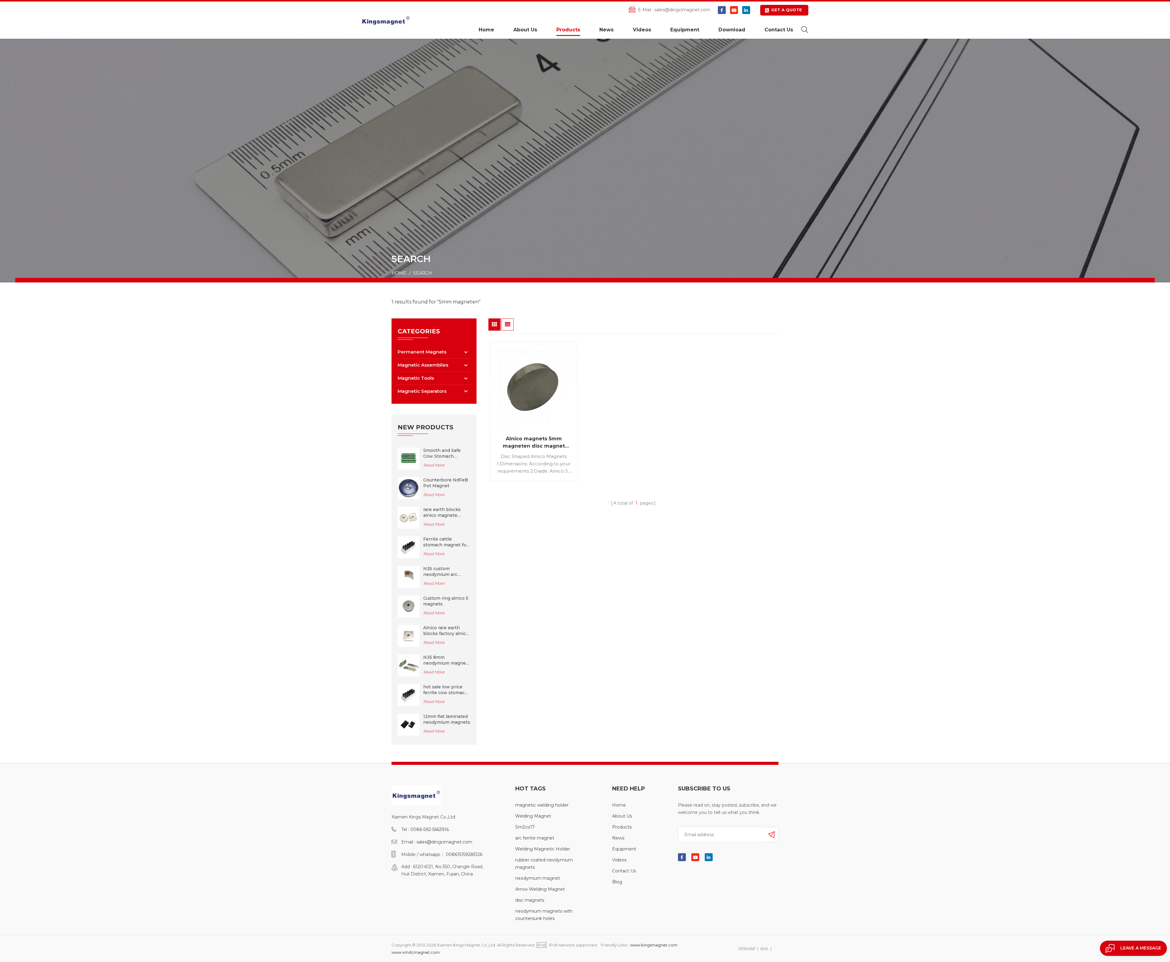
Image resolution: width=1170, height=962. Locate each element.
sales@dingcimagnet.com (682, 9)
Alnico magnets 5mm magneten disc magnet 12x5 (534, 443)
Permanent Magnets (422, 352)
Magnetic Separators (422, 391)
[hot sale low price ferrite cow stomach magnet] (409, 695)
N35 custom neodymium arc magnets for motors (445, 571)
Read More (434, 465)
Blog (617, 882)
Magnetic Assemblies (423, 365)
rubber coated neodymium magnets (544, 863)
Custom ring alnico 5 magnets (445, 601)
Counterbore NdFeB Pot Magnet (445, 482)
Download (731, 30)
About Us (525, 30)
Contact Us (778, 30)
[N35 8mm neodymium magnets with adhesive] (409, 665)
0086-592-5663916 (429, 829)
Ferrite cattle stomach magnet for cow (445, 542)
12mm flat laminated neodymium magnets (446, 719)
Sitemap (747, 948)
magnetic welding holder (542, 805)
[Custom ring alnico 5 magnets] (409, 606)
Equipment (684, 30)
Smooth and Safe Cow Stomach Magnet (442, 453)
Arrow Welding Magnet (540, 889)
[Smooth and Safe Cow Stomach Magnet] (409, 458)
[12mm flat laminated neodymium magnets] (409, 724)
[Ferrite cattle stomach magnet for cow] (409, 547)
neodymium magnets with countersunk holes (544, 914)
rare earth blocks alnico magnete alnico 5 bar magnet (445, 512)
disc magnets (529, 900)
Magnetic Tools (416, 378)
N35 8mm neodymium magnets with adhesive (446, 660)
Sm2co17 (525, 827)
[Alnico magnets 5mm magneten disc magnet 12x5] (533, 385)
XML (764, 948)
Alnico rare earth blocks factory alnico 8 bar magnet (446, 631)
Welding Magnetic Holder (542, 849)
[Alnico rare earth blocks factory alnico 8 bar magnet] (409, 635)
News (606, 30)
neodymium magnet (537, 878)
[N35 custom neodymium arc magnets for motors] (409, 576)
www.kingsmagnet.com (653, 944)
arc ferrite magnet (534, 838)
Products (568, 30)
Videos (642, 30)
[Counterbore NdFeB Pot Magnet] (409, 488)
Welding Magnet (533, 816)
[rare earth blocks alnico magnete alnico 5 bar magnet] (409, 517)
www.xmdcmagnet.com (416, 952)
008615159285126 (464, 854)
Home (486, 30)
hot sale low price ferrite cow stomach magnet (445, 690)
